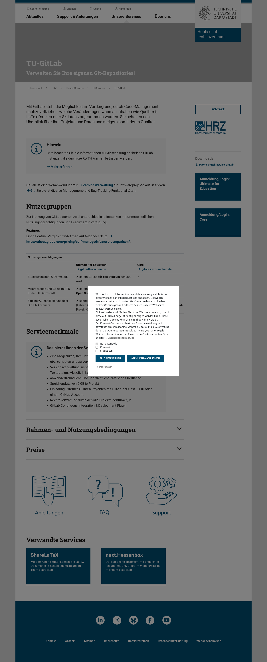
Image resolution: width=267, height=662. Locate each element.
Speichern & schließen (145, 358)
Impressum (105, 366)
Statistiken (106, 350)
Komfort (105, 347)
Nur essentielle (108, 343)
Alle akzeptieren (110, 358)
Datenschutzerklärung (121, 337)
